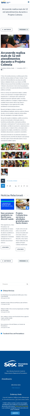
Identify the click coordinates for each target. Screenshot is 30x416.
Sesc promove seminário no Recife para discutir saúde (7, 216)
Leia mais (5, 247)
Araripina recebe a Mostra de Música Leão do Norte (14, 302)
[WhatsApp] (13, 186)
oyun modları (20, 271)
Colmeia (15, 180)
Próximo (23, 29)
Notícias (9, 68)
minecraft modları (5, 271)
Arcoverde (9, 180)
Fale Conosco (16, 387)
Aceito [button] (15, 413)
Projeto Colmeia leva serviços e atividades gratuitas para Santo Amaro (22, 218)
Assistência (3, 68)
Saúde (12, 68)
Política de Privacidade (21, 406)
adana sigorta (13, 271)
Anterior (7, 29)
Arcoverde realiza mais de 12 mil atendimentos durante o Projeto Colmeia (13, 58)
